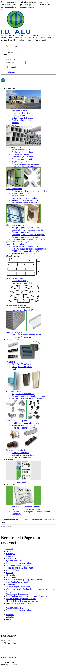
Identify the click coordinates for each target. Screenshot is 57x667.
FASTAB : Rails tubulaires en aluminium (29, 249)
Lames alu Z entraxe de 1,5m (24, 337)
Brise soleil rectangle (15, 278)
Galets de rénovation (20, 452)
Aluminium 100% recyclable (18, 565)
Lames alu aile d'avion (21, 308)
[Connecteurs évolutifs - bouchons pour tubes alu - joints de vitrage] (23, 418)
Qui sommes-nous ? (20, 111)
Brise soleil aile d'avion (16, 305)
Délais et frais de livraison (22, 118)
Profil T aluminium (20, 196)
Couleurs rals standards (21, 120)
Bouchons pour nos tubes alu (24, 253)
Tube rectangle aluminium (22, 157)
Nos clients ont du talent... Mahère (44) (28, 507)
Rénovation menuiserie (16, 450)
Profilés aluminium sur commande (26, 164)
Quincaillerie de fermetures (23, 455)
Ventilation (10, 362)
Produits (9, 556)
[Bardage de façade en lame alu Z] (23, 330)
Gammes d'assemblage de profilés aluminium (25, 580)
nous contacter (9, 657)
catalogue (10, 614)
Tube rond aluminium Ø (22, 159)
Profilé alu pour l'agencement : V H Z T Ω (29, 191)
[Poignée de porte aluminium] (23, 389)
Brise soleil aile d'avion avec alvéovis (22, 601)
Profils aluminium (13, 147)
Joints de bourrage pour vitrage (25, 428)
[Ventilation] (23, 359)
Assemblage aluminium (16, 244)
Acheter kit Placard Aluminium (25, 200)
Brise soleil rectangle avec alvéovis (21, 598)
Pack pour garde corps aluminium (26, 227)
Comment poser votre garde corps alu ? (28, 230)
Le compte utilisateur (20, 115)
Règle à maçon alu (19, 161)
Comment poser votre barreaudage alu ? (28, 239)
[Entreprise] (23, 108)
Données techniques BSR (22, 283)
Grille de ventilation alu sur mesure (26, 509)
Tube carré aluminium (21, 154)
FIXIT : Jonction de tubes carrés (25, 251)
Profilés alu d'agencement (17, 582)
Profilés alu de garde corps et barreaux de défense (27, 596)
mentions (15, 122)
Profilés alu (11, 577)
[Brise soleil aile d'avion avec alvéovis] (23, 303)
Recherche (10, 575)
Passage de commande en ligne (19, 563)
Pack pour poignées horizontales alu (27, 398)
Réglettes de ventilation (21, 369)
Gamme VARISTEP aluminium (25, 246)
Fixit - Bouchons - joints (16, 421)
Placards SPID (12, 558)
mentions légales (13, 570)
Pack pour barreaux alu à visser (25, 237)
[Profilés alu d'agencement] (23, 186)
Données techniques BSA (22, 310)
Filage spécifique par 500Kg (23, 166)
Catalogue (10, 554)
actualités (10, 617)
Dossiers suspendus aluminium (24, 198)
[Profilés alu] (23, 145)
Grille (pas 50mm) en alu (22, 366)
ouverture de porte (14, 391)
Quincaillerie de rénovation (17, 594)
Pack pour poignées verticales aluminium (29, 396)
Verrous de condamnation (22, 457)
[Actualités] (23, 504)
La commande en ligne (21, 113)
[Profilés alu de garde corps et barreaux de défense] (23, 223)
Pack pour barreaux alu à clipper (25, 232)
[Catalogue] (23, 479)
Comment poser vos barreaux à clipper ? (28, 234)
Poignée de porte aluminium (18, 587)
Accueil (9, 549)
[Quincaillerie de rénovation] (23, 448)
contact (9, 619)
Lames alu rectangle (20, 280)
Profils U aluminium (20, 193)
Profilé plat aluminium (21, 150)
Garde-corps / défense (15, 225)
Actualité (10, 551)
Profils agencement (14, 188)
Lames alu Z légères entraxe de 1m (26, 335)
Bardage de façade (14, 332)
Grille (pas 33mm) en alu (22, 364)
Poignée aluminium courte (23, 394)
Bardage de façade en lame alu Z (20, 603)
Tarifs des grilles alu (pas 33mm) (20, 568)
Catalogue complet (19, 482)
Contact (9, 572)
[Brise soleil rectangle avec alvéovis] (23, 276)
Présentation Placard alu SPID (24, 203)
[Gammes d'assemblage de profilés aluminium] (18, 242)
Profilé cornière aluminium (23, 152)
